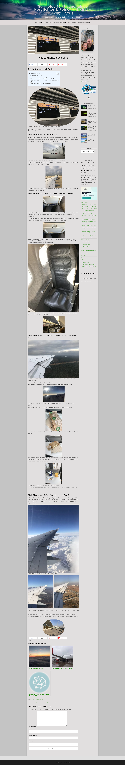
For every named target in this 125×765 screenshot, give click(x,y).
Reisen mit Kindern (83, 22)
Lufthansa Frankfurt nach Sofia (60, 702)
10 (94, 137)
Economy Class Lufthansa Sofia (39, 702)
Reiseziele (38, 22)
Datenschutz (84, 257)
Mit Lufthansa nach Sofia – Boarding (39, 77)
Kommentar (33, 726)
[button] (33, 64)
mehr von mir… (85, 202)
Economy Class (38, 699)
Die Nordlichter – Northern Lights (92, 134)
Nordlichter (71, 22)
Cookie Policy (85, 262)
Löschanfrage (85, 259)
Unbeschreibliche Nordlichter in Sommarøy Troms (92, 127)
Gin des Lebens (86, 244)
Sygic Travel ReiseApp (87, 213)
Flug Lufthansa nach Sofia (49, 702)
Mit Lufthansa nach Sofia (36, 75)
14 (95, 108)
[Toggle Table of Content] (57, 73)
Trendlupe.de (85, 241)
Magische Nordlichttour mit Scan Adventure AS (92, 113)
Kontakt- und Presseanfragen (88, 250)
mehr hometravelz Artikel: (37, 84)
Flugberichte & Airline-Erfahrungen (54, 22)
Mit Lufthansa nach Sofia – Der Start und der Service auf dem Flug (45, 80)
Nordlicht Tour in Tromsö (92, 106)
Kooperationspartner (86, 253)
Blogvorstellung (85, 239)
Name (31, 729)
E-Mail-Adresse (33, 735)
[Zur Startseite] (62, 10)
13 (93, 124)
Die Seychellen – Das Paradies (92, 139)
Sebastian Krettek (59, 61)
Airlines (34, 699)
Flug (42, 699)
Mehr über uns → (85, 81)
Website (31, 742)
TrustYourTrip (85, 246)
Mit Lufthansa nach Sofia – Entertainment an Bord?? (42, 83)
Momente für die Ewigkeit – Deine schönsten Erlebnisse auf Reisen (89, 227)
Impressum (84, 255)
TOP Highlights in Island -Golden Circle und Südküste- (92, 121)
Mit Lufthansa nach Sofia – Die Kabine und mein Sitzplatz (43, 78)
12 (95, 130)
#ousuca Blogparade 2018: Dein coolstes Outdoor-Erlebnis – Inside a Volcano (89, 221)
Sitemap (83, 269)
